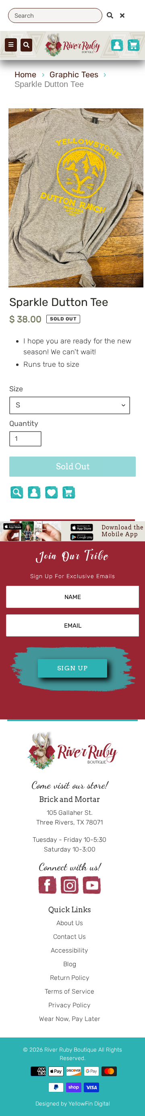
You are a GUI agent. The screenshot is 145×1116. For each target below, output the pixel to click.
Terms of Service (69, 991)
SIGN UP (72, 668)
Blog (69, 964)
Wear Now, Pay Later (69, 1019)
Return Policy (69, 978)
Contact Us (69, 936)
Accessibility (69, 950)
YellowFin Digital (89, 1103)
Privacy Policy (69, 1005)
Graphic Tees (74, 74)
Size (16, 388)
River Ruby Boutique (71, 1049)
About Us (69, 923)
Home (25, 74)
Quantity (23, 423)
